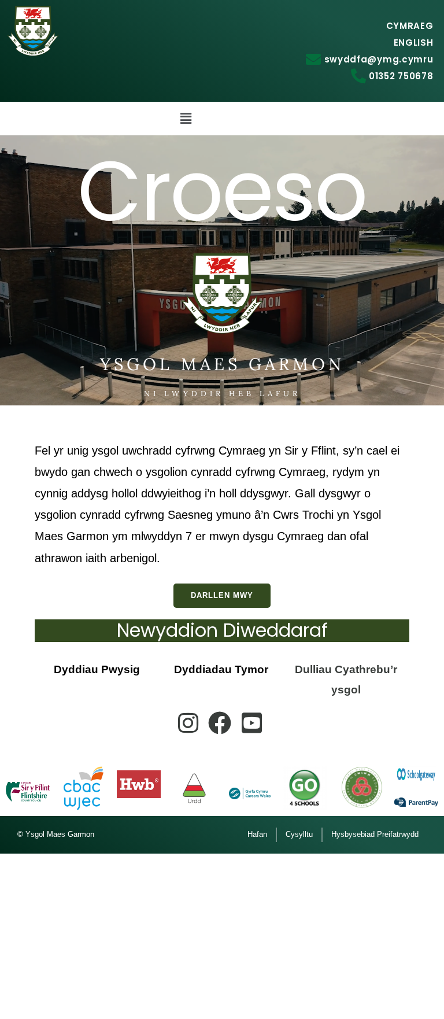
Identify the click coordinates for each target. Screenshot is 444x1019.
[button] (185, 119)
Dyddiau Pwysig (97, 669)
